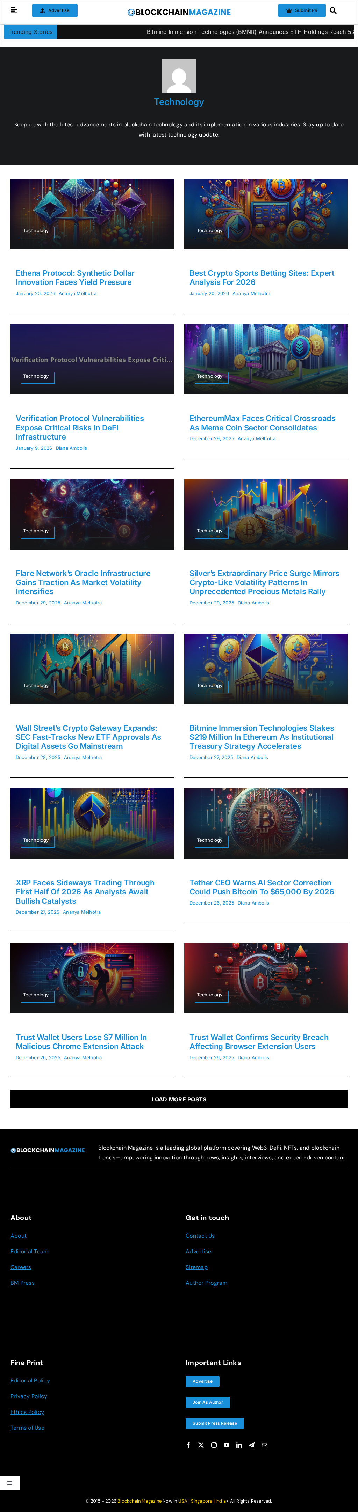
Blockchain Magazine (139, 1501)
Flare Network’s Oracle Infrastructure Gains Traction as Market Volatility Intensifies (83, 582)
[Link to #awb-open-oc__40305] (337, 10)
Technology (179, 101)
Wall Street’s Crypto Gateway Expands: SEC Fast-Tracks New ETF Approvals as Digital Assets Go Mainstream (88, 737)
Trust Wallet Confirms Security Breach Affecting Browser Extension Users (259, 1042)
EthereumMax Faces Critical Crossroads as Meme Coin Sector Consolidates (262, 423)
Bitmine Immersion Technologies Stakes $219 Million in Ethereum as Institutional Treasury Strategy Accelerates (261, 737)
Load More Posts (179, 1099)
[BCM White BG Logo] (178, 10)
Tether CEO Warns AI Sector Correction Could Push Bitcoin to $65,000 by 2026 (261, 887)
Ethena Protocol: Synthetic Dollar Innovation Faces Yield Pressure (75, 277)
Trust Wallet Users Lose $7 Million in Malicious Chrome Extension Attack (81, 1042)
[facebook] (188, 1445)
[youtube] (226, 1445)
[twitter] (201, 1445)
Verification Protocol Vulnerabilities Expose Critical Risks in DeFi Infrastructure (80, 427)
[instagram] (214, 1445)
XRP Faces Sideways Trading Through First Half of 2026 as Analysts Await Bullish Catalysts (85, 892)
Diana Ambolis (71, 448)
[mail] (264, 1445)
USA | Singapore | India (202, 1501)
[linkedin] (239, 1445)
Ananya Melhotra (78, 293)
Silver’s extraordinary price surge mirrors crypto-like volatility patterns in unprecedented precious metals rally (264, 582)
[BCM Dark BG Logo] (47, 1150)
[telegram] (252, 1445)
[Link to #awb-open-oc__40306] (14, 10)
